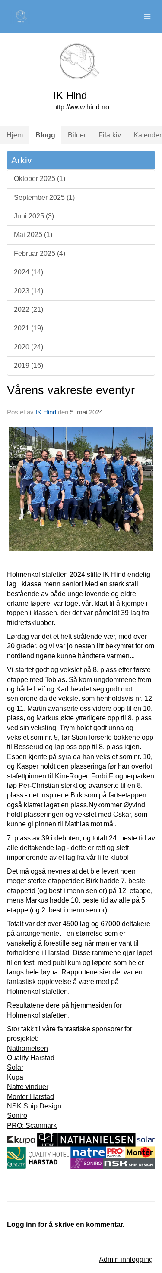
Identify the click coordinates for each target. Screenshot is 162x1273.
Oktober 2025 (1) (39, 178)
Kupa (15, 1077)
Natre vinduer (27, 1086)
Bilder (77, 135)
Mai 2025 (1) (33, 234)
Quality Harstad (30, 1057)
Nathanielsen (27, 1048)
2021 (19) (28, 328)
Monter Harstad (30, 1096)
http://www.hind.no (81, 107)
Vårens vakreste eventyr (71, 390)
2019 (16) (28, 365)
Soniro (17, 1115)
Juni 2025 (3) (34, 216)
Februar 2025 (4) (39, 253)
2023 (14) (28, 291)
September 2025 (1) (44, 197)
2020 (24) (28, 347)
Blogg (45, 135)
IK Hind (45, 412)
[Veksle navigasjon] (147, 16)
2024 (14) (28, 272)
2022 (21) (28, 309)
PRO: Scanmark (32, 1125)
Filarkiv (109, 135)
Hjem (14, 135)
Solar (15, 1067)
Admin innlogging (126, 1259)
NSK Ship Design (34, 1106)
